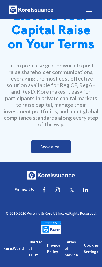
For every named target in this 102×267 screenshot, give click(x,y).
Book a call (51, 147)
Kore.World (13, 248)
